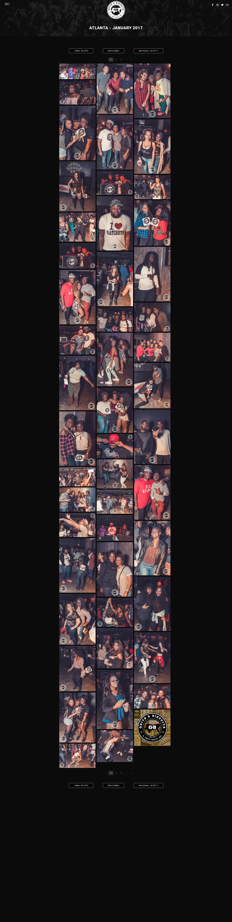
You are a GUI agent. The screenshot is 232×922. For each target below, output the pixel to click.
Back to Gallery (113, 51)
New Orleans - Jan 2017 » (148, 51)
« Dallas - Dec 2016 (81, 51)
